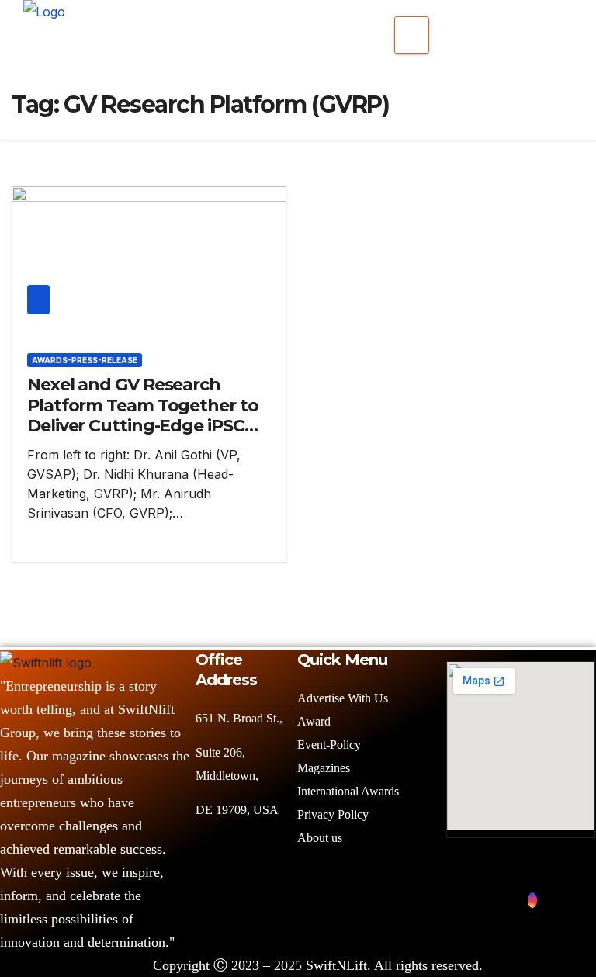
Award (314, 721)
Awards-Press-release (84, 360)
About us (321, 837)
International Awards (348, 791)
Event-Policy (329, 744)
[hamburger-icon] (411, 35)
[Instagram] (532, 900)
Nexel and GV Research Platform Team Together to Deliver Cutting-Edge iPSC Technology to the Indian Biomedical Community (142, 425)
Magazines (323, 767)
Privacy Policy (333, 814)
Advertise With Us (342, 698)
